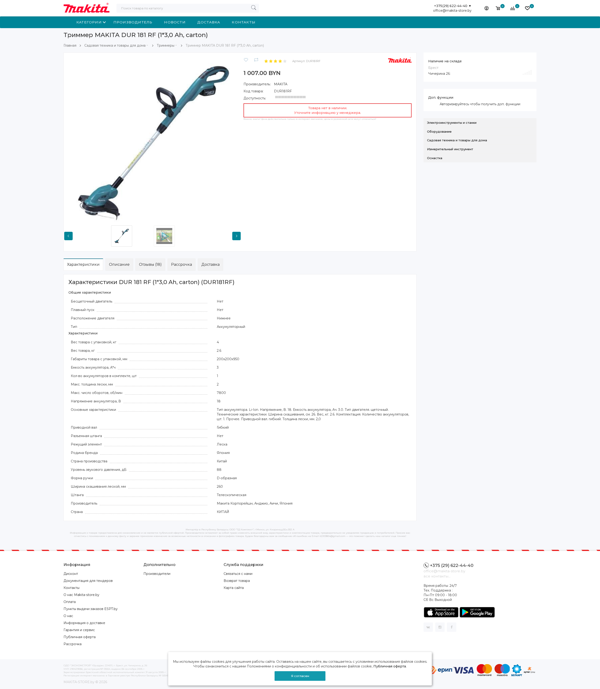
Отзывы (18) (150, 264)
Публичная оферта (80, 637)
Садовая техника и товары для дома (115, 45)
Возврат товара (237, 581)
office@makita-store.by (452, 10)
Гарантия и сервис (79, 630)
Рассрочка (181, 264)
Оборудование (439, 131)
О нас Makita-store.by (81, 595)
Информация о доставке (84, 623)
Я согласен (300, 676)
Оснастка (434, 158)
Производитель (133, 22)
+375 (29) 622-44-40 (451, 565)
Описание (119, 264)
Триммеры (165, 45)
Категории (89, 22)
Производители (156, 574)
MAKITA (280, 84)
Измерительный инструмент (450, 149)
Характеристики (83, 264)
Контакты (243, 22)
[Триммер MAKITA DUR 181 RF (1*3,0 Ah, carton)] (152, 141)
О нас (68, 616)
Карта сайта (234, 588)
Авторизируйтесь (454, 104)
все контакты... (437, 576)
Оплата (70, 602)
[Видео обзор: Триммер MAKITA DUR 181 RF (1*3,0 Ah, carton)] (174, 236)
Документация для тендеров (88, 581)
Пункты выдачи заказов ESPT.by (91, 609)
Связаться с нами (238, 574)
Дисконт (71, 574)
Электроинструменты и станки (451, 122)
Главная (70, 45)
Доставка (208, 22)
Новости (174, 22)
